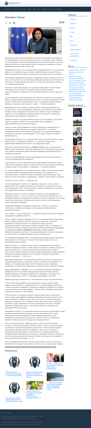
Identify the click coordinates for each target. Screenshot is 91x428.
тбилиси (82, 70)
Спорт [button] (29, 9)
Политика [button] (16, 9)
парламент (72, 83)
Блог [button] (39, 9)
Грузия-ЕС (8, 347)
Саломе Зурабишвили (50, 347)
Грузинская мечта (26, 347)
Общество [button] (45, 9)
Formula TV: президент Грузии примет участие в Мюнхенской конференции (55, 366)
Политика (73, 23)
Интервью (73, 60)
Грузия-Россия (16, 347)
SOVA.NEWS (7, 413)
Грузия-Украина (75, 49)
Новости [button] (8, 9)
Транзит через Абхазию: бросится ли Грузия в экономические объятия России (34, 374)
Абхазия (72, 91)
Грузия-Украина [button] (56, 9)
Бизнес (72, 28)
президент (79, 100)
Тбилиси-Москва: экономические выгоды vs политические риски (14, 373)
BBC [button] (34, 9)
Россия (76, 70)
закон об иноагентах (37, 347)
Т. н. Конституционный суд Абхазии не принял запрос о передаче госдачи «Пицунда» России (54, 386)
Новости (61, 22)
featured (82, 89)
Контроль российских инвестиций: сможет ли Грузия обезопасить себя (14, 399)
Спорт (72, 32)
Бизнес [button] (23, 9)
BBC (71, 36)
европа (71, 95)
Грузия (71, 70)
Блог (71, 41)
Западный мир (80, 91)
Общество (73, 45)
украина (72, 72)
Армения (72, 100)
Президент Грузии (79, 80)
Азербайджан (73, 89)
